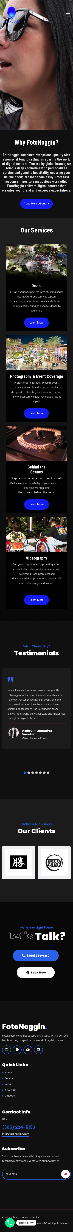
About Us (10, 1090)
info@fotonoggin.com (15, 1134)
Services (10, 1078)
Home (8, 1072)
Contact (10, 1096)
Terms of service (30, 1218)
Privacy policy (9, 1218)
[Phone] (10, 1223)
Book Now (38, 972)
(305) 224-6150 (37, 956)
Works (9, 1084)
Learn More (36, 322)
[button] (25, 772)
